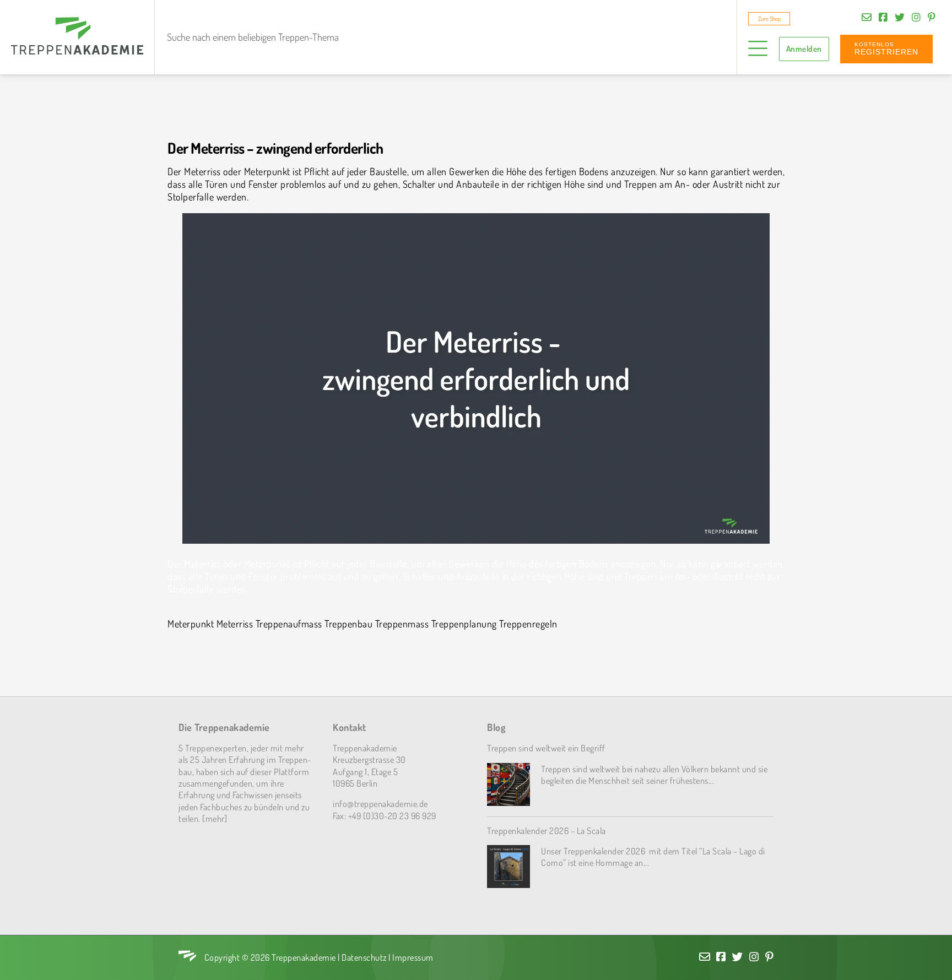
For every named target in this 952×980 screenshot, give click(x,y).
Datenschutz (364, 957)
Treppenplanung (464, 624)
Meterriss (235, 624)
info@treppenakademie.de (380, 803)
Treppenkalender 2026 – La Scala (546, 830)
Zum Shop (769, 19)
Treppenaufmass (289, 624)
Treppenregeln (528, 624)
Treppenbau (348, 624)
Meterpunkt (190, 624)
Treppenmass (402, 624)
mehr (214, 818)
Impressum (413, 957)
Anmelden (804, 49)
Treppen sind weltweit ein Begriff (546, 748)
